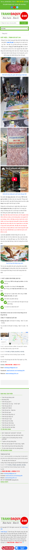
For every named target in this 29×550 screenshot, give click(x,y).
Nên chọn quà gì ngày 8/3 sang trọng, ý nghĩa (13, 443)
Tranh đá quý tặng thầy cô (8, 414)
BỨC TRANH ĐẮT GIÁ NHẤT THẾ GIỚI (11, 433)
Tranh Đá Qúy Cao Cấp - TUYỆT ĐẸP (11, 404)
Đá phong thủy (5, 399)
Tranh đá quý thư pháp (7, 421)
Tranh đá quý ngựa (6, 412)
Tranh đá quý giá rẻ (6, 401)
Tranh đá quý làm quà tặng (8, 427)
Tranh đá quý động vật (7, 416)
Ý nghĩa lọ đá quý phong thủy (9, 441)
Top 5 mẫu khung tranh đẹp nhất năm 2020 (12, 435)
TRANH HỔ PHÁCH (7, 408)
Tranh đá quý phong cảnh (8, 397)
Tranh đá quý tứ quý (7, 418)
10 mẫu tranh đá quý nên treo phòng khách (12, 448)
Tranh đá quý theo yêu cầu (8, 425)
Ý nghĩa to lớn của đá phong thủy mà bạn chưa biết (12, 438)
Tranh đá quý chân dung (8, 423)
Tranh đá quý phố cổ (7, 406)
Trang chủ (4, 33)
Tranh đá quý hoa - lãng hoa (8, 410)
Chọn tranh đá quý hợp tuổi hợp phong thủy (12, 446)
